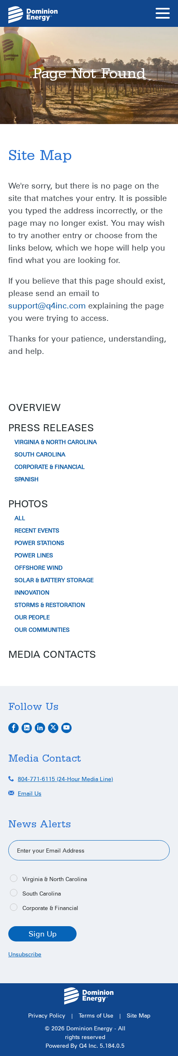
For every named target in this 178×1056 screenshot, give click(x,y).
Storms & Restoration (49, 605)
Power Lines (33, 555)
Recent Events (36, 530)
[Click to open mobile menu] (163, 14)
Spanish (26, 479)
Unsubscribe (24, 954)
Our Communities (42, 630)
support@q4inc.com (47, 305)
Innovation (31, 592)
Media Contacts (52, 654)
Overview (34, 407)
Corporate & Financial (49, 467)
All (19, 518)
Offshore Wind (38, 568)
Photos (28, 504)
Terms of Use (96, 1015)
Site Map (138, 1015)
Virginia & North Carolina (55, 442)
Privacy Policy (46, 1015)
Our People (32, 617)
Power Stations (39, 543)
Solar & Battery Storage (54, 580)
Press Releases (51, 427)
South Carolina (39, 454)
